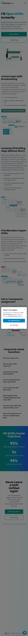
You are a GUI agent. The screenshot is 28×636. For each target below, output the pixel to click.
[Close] (25, 309)
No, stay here (14, 325)
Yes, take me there (14, 320)
